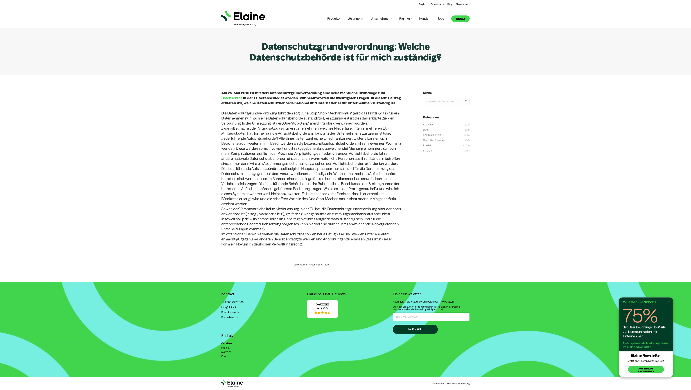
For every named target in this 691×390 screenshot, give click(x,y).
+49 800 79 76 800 (232, 302)
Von (304, 264)
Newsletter (462, 4)
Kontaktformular (230, 312)
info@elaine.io (229, 307)
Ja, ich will (415, 329)
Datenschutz (231, 98)
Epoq (224, 356)
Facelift (225, 347)
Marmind (226, 352)
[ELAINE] (322, 317)
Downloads (437, 4)
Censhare (226, 343)
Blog (449, 4)
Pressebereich (229, 317)
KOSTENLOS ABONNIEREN (646, 370)
